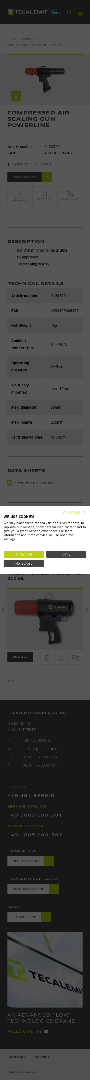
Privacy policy (74, 512)
